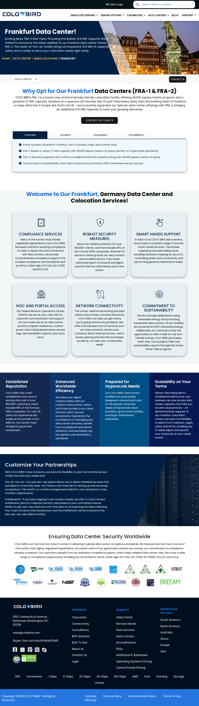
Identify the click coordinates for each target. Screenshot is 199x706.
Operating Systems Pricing (134, 661)
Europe (164, 645)
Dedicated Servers (83, 15)
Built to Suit (79, 642)
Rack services (125, 630)
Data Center (22, 58)
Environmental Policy (142, 696)
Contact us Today (99, 120)
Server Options (111, 15)
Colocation (79, 617)
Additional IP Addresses (132, 655)
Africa (164, 639)
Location (65, 135)
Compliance (136, 135)
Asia (163, 651)
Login (75, 661)
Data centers (157, 15)
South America (170, 620)
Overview (30, 135)
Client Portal (124, 617)
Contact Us (79, 655)
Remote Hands (126, 624)
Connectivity (80, 624)
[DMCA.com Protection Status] (29, 658)
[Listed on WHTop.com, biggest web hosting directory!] (17, 658)
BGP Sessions (80, 636)
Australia (166, 632)
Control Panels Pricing (130, 668)
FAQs (119, 649)
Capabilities (135, 15)
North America (170, 626)
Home (6, 58)
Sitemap (90, 700)
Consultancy (80, 630)
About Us (78, 649)
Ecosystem (100, 135)
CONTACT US (178, 79)
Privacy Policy (112, 696)
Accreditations (126, 642)
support (188, 15)
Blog (175, 15)
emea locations (45, 58)
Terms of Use (172, 696)
